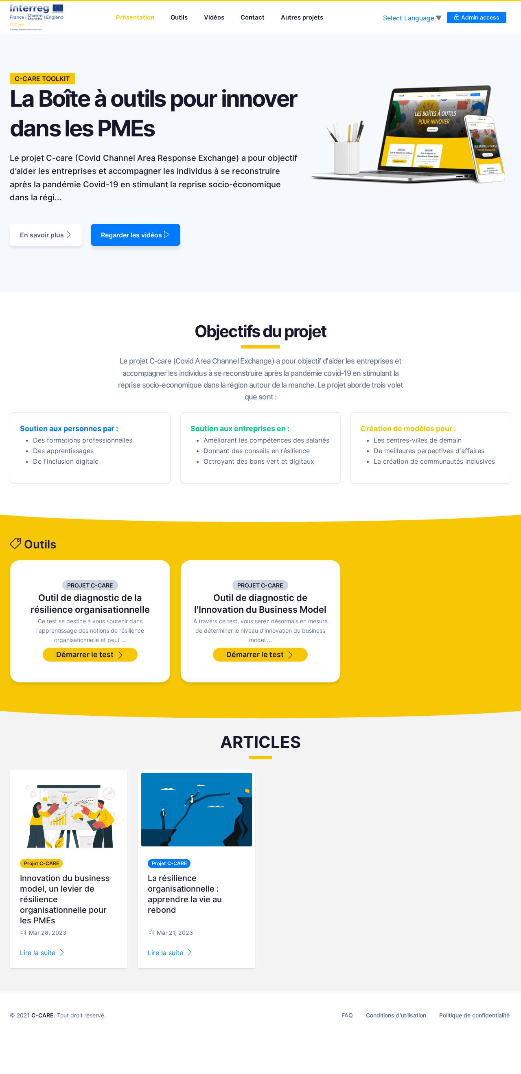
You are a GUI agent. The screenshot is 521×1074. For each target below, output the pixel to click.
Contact (253, 17)
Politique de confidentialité (474, 1015)
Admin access (479, 17)
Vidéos (214, 17)
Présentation (135, 17)
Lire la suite (37, 953)
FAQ (347, 1015)
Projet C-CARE (90, 585)
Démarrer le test (85, 654)
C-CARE (42, 1015)
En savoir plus (43, 235)
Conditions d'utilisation (396, 1015)
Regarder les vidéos (132, 235)
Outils (179, 17)
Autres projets (302, 17)
